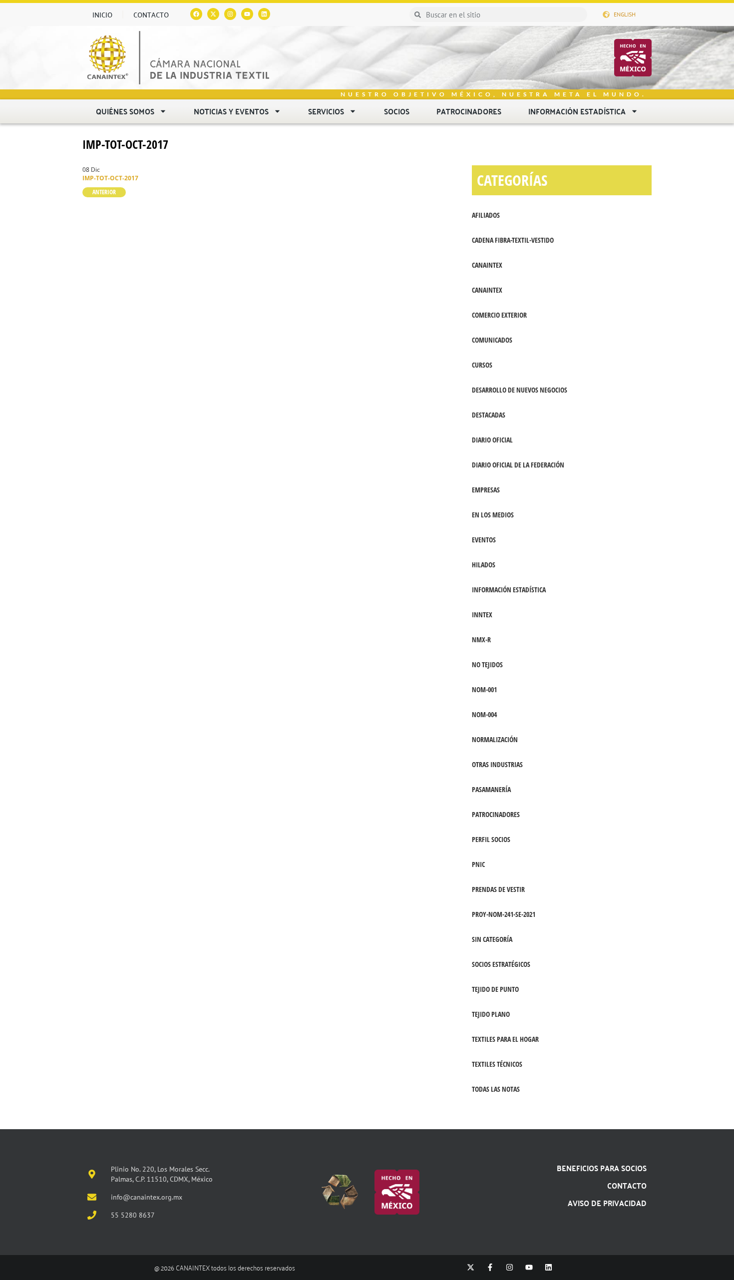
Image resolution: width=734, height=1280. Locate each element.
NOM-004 (484, 714)
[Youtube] (247, 14)
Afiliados (486, 215)
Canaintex (487, 290)
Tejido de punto (495, 989)
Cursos (482, 365)
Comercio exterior (499, 315)
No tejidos (487, 664)
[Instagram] (230, 14)
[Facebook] (196, 14)
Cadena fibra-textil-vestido (513, 240)
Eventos (484, 539)
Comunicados (492, 340)
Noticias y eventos (231, 111)
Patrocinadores (468, 111)
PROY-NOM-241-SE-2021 (503, 914)
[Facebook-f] (490, 1267)
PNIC (478, 864)
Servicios (326, 111)
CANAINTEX (487, 265)
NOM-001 (484, 689)
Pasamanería (491, 789)
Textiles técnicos (497, 1064)
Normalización (495, 739)
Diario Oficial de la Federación (518, 464)
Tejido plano (491, 1014)
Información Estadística (509, 589)
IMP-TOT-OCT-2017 (125, 144)
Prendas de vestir (498, 889)
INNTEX (482, 614)
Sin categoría (492, 939)
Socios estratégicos (501, 964)
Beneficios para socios (602, 1168)
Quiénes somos (125, 111)
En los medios (493, 514)
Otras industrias (497, 764)
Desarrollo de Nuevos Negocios (519, 390)
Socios (396, 111)
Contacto (151, 14)
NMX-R (481, 639)
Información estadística (577, 111)
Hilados (483, 564)
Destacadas (488, 415)
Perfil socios (491, 839)
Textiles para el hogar (505, 1039)
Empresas (486, 489)
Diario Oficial (492, 439)
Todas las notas (496, 1089)
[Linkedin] (264, 14)
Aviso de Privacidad (607, 1203)
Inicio (102, 14)
